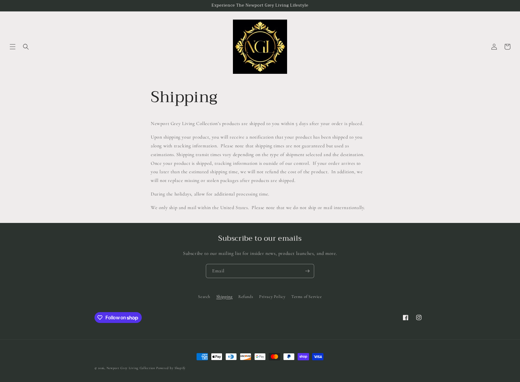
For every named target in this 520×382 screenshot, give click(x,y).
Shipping (224, 296)
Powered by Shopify (171, 368)
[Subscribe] (307, 271)
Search (204, 296)
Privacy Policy (272, 296)
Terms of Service (306, 296)
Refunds (245, 296)
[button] (12, 46)
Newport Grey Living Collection (131, 368)
